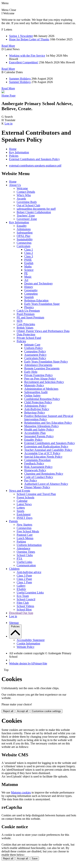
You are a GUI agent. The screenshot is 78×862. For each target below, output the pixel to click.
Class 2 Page (24, 579)
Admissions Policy (35, 405)
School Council (26, 599)
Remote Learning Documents (41, 368)
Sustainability (25, 239)
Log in (8, 123)
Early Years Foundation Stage (42, 303)
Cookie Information (28, 643)
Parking (21, 541)
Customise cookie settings (46, 711)
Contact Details (26, 191)
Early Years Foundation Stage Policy (46, 361)
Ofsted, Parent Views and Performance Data (43, 331)
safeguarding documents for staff (36, 208)
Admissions (24, 229)
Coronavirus (24, 242)
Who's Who (24, 195)
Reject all (8, 711)
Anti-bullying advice (29, 572)
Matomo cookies (21, 792)
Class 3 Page (24, 575)
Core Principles (26, 324)
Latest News (24, 504)
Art (26, 280)
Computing (31, 293)
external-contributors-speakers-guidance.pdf (35, 165)
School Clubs (25, 555)
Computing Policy (35, 351)
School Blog (24, 609)
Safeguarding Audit (36, 392)
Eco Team (23, 595)
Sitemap (14, 622)
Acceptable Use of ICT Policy (42, 453)
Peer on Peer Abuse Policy (40, 378)
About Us (15, 185)
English (28, 263)
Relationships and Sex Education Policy (48, 422)
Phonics (29, 307)
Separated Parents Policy (39, 436)
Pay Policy (30, 480)
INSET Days (24, 517)
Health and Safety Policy (39, 429)
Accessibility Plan (35, 432)
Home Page (9, 95)
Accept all (22, 711)
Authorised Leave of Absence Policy (46, 483)
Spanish (29, 297)
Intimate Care (32, 344)
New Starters (24, 524)
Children (14, 568)
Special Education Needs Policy (43, 456)
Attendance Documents (38, 365)
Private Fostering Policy (38, 375)
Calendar (22, 500)
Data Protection (26, 334)
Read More (8, 45)
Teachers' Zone (26, 215)
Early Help (30, 371)
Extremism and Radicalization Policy (46, 446)
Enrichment (23, 514)
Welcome (22, 188)
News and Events (19, 490)
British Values (25, 327)
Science (29, 269)
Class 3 (28, 256)
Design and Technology (38, 283)
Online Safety (32, 395)
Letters (21, 507)
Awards (21, 198)
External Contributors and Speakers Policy (34, 159)
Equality (22, 225)
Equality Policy (33, 439)
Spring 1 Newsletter (21, 36)
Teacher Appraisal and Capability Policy (48, 449)
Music (28, 276)
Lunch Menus (25, 538)
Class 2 (28, 253)
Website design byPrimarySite (28, 663)
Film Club (23, 602)
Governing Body (27, 202)
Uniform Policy (33, 348)
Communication (26, 565)
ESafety (21, 589)
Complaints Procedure (37, 460)
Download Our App (21, 612)
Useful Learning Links (30, 592)
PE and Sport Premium (30, 317)
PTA (19, 558)
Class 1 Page (24, 582)
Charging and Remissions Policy (43, 473)
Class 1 (28, 249)
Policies (13, 155)
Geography (31, 290)
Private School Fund (29, 337)
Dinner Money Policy (37, 487)
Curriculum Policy (35, 358)
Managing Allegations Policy (41, 426)
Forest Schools (25, 497)
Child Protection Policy (38, 402)
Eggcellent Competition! (23, 62)
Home (12, 149)
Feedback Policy (34, 463)
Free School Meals (28, 531)
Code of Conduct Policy (38, 477)
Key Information (19, 152)
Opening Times (26, 551)
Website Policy (25, 646)
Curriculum (23, 246)
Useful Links (24, 562)
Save (34, 858)
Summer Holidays (20, 78)
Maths (28, 266)
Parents (13, 521)
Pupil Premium (25, 314)
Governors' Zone (27, 219)
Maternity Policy (34, 385)
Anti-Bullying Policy (36, 409)
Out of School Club (28, 205)
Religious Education (36, 300)
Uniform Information (29, 545)
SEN (20, 320)
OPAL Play (23, 236)
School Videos (25, 606)
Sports (20, 511)
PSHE (28, 259)
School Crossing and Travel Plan (36, 494)
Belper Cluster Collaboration (34, 212)
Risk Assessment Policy (38, 466)
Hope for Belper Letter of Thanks (29, 39)
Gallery (21, 585)
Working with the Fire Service (27, 55)
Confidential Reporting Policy (42, 399)
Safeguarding (25, 232)
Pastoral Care (25, 534)
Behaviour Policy (34, 412)
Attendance (23, 548)
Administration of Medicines (41, 388)
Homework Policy (35, 470)
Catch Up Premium (28, 310)
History (28, 286)
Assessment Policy (35, 354)
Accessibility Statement (30, 640)
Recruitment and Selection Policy (44, 382)
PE (26, 273)
